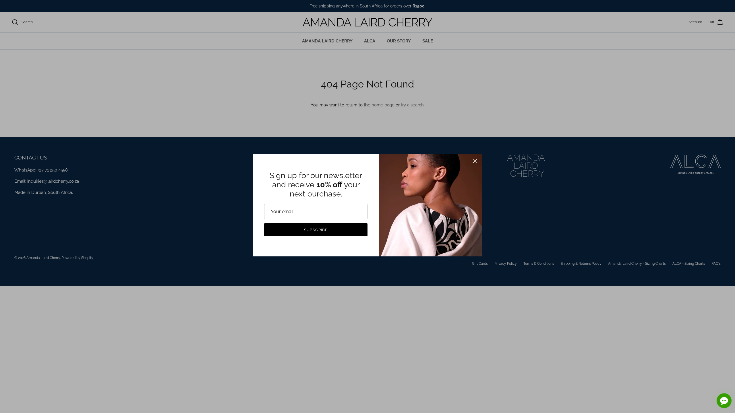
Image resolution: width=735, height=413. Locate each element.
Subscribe (315, 230)
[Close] (475, 161)
